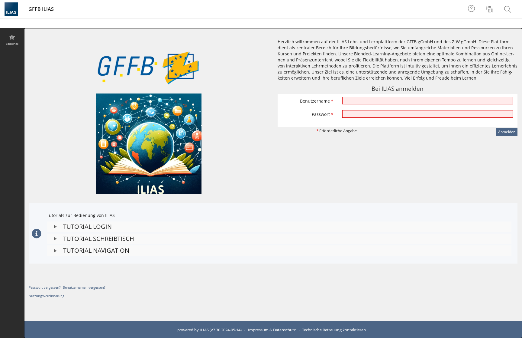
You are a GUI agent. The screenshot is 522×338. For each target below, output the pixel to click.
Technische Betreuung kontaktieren (334, 330)
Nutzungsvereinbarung (46, 296)
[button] (279, 227)
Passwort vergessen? (45, 287)
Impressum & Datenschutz (272, 330)
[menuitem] (490, 9)
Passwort (322, 114)
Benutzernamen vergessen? (84, 287)
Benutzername (316, 101)
